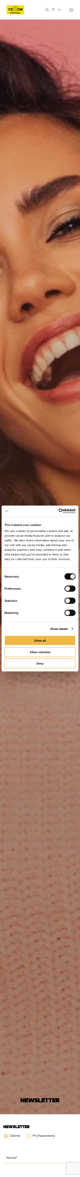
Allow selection (40, 652)
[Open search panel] (45, 9)
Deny (40, 663)
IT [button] (53, 10)
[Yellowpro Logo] (15, 10)
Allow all (40, 640)
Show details (59, 628)
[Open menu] (71, 10)
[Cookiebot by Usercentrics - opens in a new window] (59, 511)
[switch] (70, 589)
